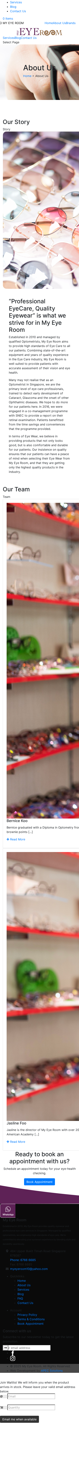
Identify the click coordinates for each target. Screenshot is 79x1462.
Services (16, 2)
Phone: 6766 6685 (23, 1260)
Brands (71, 23)
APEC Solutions (52, 1370)
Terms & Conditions (31, 1319)
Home (49, 23)
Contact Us (18, 11)
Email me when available (19, 1419)
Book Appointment (39, 1182)
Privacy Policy (27, 1315)
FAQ (20, 1298)
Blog (13, 7)
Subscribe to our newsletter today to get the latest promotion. (38, 1339)
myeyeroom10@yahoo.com (29, 1269)
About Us (59, 23)
